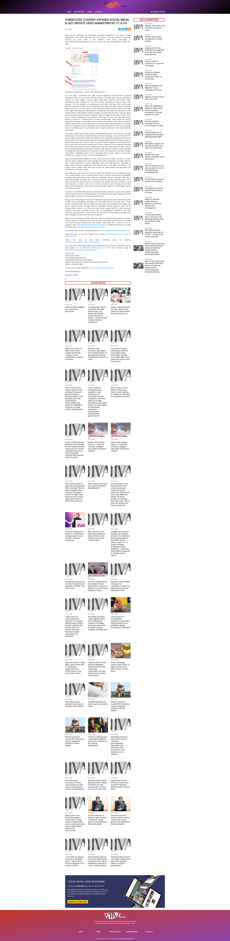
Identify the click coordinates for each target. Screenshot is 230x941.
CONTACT (98, 12)
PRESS (89, 12)
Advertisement (132, 932)
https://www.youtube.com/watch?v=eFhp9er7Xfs (83, 242)
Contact (149, 932)
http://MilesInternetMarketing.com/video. (90, 227)
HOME (69, 12)
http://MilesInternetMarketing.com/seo (91, 225)
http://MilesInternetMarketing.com (91, 248)
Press (81, 932)
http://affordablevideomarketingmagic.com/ (114, 231)
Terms (98, 932)
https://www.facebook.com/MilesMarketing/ (81, 250)
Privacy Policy (115, 932)
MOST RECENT (79, 12)
